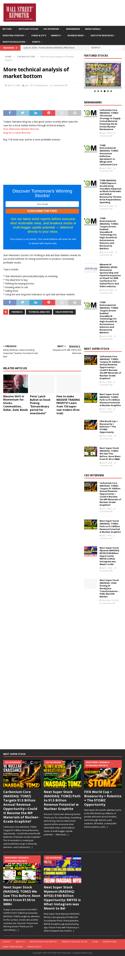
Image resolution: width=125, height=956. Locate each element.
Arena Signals (93, 29)
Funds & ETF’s (38, 35)
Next (117, 75)
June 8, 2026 (107, 336)
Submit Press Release (12, 946)
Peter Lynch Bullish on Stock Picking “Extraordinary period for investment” (40, 405)
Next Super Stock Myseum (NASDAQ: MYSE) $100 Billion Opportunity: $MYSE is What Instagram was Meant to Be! (110, 556)
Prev (88, 75)
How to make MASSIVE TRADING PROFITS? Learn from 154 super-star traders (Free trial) (68, 405)
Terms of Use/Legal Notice (74, 941)
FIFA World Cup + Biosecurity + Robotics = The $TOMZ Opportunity (109, 427)
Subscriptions (109, 941)
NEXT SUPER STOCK (96, 349)
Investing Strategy (13, 35)
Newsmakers (73, 29)
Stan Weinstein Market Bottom (21, 128)
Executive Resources (102, 35)
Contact (6, 941)
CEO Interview (51, 29)
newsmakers (93, 102)
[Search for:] (105, 47)
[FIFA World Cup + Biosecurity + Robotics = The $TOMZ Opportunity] (90, 425)
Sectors (6, 29)
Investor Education (14, 41)
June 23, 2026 (107, 206)
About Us (20, 941)
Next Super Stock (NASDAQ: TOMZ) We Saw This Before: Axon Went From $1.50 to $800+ (110, 454)
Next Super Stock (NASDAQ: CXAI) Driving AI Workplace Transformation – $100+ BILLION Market (109, 588)
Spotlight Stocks (28, 29)
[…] (31, 847)
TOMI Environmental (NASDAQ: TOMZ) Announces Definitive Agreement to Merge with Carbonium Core (109, 155)
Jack (26, 85)
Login (95, 941)
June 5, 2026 (107, 436)
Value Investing (64, 312)
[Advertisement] (58, 98)
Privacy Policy (34, 946)
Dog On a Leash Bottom (17, 132)
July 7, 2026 (106, 133)
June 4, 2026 (107, 463)
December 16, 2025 (110, 600)
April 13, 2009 (13, 85)
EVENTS (36, 41)
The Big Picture (41, 85)
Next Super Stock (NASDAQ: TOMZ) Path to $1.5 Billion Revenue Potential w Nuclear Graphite (110, 400)
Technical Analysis (39, 312)
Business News (75, 35)
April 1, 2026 (107, 568)
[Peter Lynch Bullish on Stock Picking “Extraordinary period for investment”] (42, 384)
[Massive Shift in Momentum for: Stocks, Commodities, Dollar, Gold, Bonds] (15, 384)
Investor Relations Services (43, 941)
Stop (104, 84)
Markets (55, 35)
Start (102, 84)
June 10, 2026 (107, 252)
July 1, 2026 (106, 168)
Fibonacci (17, 312)
